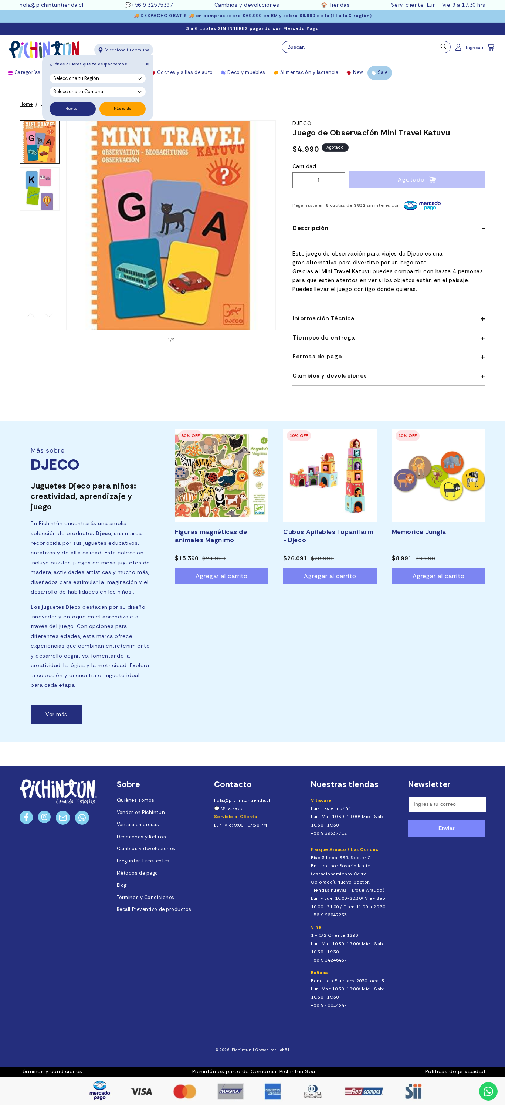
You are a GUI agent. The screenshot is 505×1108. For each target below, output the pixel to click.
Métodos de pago (137, 873)
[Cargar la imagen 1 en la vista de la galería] (40, 142)
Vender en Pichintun (141, 812)
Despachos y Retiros (141, 837)
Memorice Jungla (419, 532)
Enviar (446, 828)
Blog (122, 885)
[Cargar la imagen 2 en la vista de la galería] (40, 189)
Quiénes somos (136, 800)
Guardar (72, 109)
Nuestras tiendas (345, 784)
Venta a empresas (138, 825)
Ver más (56, 714)
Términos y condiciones (51, 1071)
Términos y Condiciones (145, 898)
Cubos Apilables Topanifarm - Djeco (328, 536)
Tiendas (339, 4)
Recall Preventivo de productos (154, 909)
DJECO (302, 123)
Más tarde (122, 109)
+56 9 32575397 (152, 4)
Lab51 (283, 1049)
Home (26, 104)
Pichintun (242, 1049)
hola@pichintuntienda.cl (51, 4)
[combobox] (366, 47)
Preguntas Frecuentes (143, 861)
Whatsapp (232, 808)
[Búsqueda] (443, 48)
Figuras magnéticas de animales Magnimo (211, 536)
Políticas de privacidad (455, 1071)
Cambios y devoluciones (246, 4)
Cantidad (304, 166)
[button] (491, 49)
